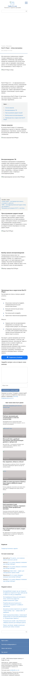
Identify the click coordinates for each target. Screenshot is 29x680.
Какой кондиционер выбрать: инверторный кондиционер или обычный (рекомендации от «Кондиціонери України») (15, 616)
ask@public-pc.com (14, 670)
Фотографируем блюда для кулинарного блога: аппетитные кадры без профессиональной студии (14, 598)
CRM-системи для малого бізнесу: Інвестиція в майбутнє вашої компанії (14, 483)
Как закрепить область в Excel (13, 461)
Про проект (4, 652)
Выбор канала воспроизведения (14, 115)
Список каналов (9, 107)
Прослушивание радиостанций (13, 112)
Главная (3, 46)
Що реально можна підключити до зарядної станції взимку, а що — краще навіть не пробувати (15, 610)
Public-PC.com (12, 6)
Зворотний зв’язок (6, 648)
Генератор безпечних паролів (9, 548)
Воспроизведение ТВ (11, 110)
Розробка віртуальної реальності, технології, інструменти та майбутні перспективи (13, 604)
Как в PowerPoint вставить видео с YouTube (14, 529)
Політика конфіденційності (8, 644)
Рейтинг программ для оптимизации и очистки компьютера (11, 417)
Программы (9, 46)
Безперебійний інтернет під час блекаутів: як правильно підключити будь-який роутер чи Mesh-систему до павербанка (15, 592)
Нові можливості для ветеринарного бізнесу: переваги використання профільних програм (14, 507)
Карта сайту (4, 640)
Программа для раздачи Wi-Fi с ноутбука (13, 208)
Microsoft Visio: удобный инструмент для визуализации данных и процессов (13, 440)
